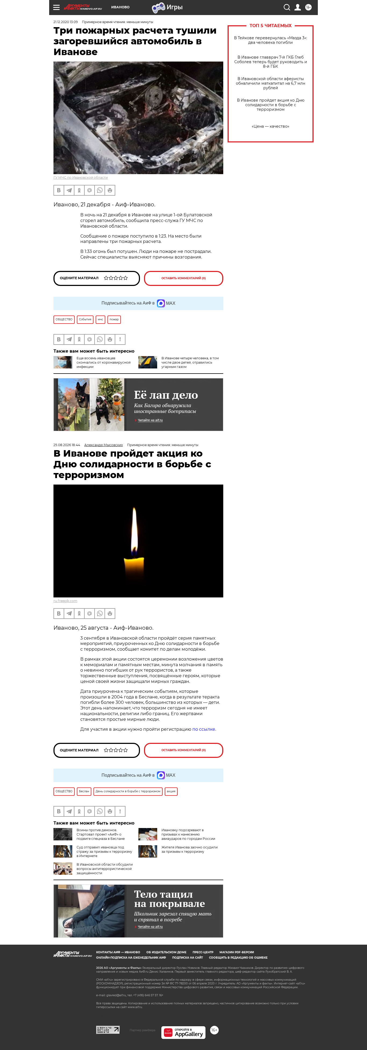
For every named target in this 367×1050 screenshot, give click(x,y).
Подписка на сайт (187, 957)
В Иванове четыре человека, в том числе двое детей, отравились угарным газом (190, 362)
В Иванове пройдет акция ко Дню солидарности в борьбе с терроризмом (270, 105)
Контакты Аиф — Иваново (118, 952)
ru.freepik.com (65, 601)
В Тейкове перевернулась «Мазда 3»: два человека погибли (270, 40)
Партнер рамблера (142, 1030)
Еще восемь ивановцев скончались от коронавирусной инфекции (104, 362)
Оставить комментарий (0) (183, 278)
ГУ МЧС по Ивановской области (80, 177)
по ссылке (203, 729)
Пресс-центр (203, 952)
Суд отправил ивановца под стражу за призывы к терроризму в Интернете (104, 851)
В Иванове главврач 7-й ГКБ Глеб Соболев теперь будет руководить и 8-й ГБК (270, 62)
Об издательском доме (166, 952)
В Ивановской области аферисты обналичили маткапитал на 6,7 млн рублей (270, 83)
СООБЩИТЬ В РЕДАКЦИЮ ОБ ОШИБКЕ (238, 957)
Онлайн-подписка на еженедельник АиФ (131, 957)
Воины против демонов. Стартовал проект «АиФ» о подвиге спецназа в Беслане (101, 834)
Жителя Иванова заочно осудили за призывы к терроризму (189, 849)
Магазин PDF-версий (237, 952)
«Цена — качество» (270, 126)
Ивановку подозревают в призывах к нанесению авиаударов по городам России (188, 834)
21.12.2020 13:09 (65, 22)
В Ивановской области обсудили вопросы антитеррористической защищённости (105, 868)
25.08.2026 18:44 (66, 445)
